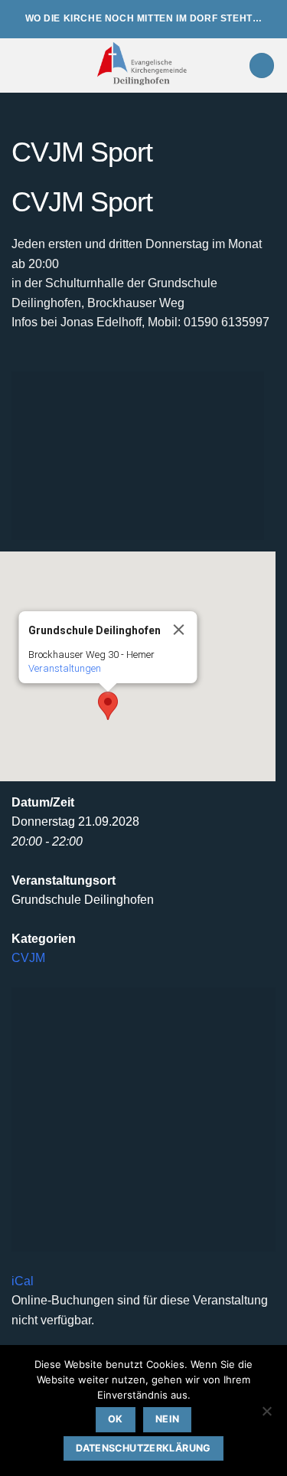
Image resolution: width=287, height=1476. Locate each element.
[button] (20, 65)
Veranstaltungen (64, 668)
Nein (167, 1419)
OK (115, 1419)
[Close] (179, 629)
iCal (22, 1281)
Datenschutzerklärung (143, 1448)
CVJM (28, 957)
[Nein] (266, 1415)
